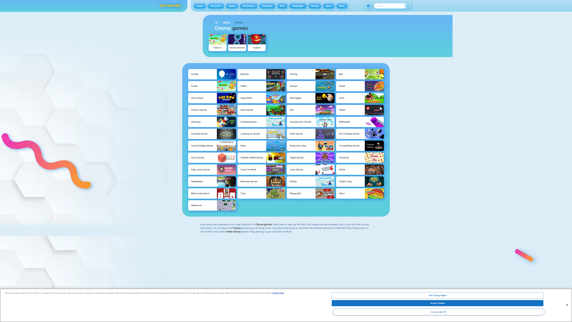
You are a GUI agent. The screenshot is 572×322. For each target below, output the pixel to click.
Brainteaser (249, 6)
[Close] (567, 305)
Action (200, 6)
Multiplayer (298, 6)
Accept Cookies (437, 303)
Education (267, 6)
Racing (314, 6)
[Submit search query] (408, 5)
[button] (368, 6)
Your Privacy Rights (437, 295)
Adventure (216, 6)
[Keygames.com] (216, 22)
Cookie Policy (278, 293)
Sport (329, 6)
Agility (232, 6)
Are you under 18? (438, 312)
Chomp (239, 22)
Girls (282, 6)
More (341, 6)
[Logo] (170, 6)
